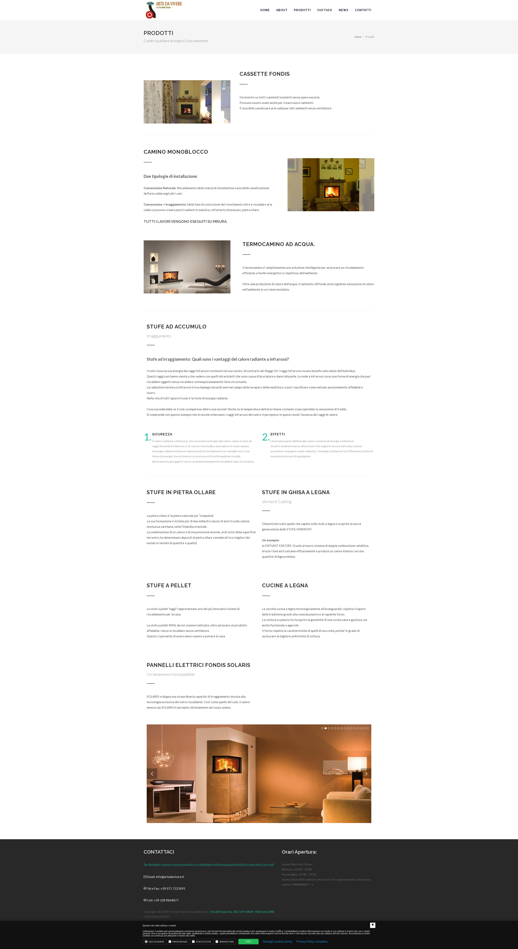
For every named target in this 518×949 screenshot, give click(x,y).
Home (358, 36)
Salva (248, 941)
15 (368, 728)
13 (361, 728)
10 (351, 728)
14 (364, 728)
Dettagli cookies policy (277, 942)
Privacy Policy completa (311, 942)
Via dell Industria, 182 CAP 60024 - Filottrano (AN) (242, 911)
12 (358, 728)
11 (355, 728)
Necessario (156, 941)
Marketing (226, 941)
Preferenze (180, 941)
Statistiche (203, 941)
